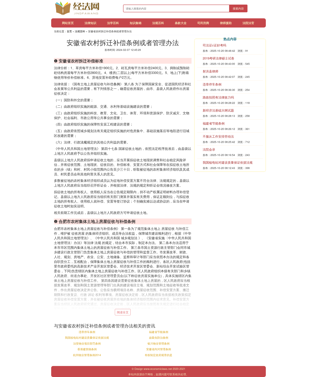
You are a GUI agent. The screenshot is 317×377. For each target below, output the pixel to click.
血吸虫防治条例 (158, 337)
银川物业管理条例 (158, 343)
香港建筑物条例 (87, 349)
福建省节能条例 (158, 332)
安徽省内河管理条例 (158, 349)
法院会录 (209, 149)
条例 (116, 83)
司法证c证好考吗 (214, 45)
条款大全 (181, 23)
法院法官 (248, 23)
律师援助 (226, 23)
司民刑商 (203, 23)
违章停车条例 (87, 332)
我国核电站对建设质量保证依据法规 (87, 337)
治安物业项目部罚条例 (87, 343)
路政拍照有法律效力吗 (218, 97)
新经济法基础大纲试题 (218, 110)
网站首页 (68, 23)
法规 (83, 142)
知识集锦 (135, 23)
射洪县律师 (210, 71)
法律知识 (90, 23)
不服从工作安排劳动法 (218, 136)
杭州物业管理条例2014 (87, 355)
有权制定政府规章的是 (158, 355)
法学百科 (113, 23)
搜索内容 (238, 8)
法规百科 (158, 23)
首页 (69, 31)
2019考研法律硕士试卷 (218, 58)
